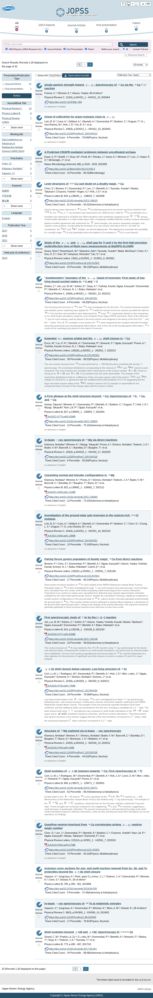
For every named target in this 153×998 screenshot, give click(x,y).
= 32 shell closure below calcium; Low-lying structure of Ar (87, 668)
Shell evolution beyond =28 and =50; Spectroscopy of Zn (88, 932)
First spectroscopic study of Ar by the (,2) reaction (80, 617)
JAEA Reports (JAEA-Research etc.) (26, 49)
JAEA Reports (46, 27)
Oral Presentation (74, 49)
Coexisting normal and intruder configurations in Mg (79, 475)
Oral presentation (106, 27)
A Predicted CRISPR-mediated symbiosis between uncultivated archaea (90, 152)
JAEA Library (144, 989)
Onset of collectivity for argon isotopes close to (75, 116)
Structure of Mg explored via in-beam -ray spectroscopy (82, 730)
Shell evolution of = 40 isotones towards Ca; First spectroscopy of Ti (93, 771)
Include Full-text (140, 49)
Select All (43, 75)
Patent (136, 25)
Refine (16, 95)
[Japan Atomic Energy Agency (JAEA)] (8, 9)
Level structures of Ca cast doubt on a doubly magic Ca (84, 183)
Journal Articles (76, 27)
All (17, 25)
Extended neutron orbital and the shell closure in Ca (87, 338)
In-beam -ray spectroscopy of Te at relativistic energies (82, 903)
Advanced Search (136, 55)
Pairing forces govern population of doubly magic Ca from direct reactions (93, 559)
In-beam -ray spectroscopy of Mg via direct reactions (80, 439)
